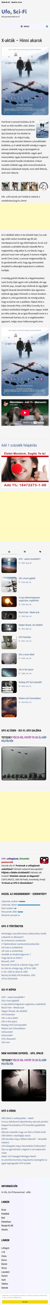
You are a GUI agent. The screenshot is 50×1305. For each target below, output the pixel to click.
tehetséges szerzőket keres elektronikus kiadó (23, 933)
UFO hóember (25, 637)
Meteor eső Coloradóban (30, 698)
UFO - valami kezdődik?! (29, 559)
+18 (3, 1252)
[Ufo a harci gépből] (9, 578)
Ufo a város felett (26, 654)
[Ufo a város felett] (9, 654)
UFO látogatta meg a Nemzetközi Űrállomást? (23, 1145)
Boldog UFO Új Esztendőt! (30, 682)
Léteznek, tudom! (10, 901)
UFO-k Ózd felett (9, 978)
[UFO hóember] (9, 637)
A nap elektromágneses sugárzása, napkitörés (29, 599)
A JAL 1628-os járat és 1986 (14, 971)
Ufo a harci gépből (27, 578)
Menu (26, 26)
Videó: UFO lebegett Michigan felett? (18, 1156)
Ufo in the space (26, 669)
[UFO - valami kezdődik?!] (9, 559)
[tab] (9, 551)
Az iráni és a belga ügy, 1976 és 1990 (18, 968)
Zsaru (4, 1256)
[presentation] (9, 551)
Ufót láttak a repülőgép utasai (15, 1135)
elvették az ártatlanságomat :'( (16, 954)
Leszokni (5, 1272)
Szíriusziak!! (7, 1031)
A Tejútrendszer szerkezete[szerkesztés (20, 943)
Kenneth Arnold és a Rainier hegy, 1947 (20, 964)
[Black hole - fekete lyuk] (9, 612)
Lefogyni (5, 1248)
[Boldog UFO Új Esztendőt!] (9, 682)
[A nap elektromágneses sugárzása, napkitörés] (9, 597)
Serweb (4, 1287)
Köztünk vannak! (9, 915)
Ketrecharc (6, 1221)
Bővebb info (17, 1297)
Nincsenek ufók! (9, 911)
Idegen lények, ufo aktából (31, 625)
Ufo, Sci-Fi (14, 11)
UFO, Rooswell (8, 1038)
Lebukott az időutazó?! (12, 936)
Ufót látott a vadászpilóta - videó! (17, 1118)
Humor (4, 1275)
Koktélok (5, 1213)
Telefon (4, 1283)
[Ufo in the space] (9, 669)
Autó (3, 1279)
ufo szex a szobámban (12, 947)
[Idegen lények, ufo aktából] (9, 625)
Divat (3, 1209)
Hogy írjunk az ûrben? (11, 957)
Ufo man (5, 1042)
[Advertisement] (25, 216)
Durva (4, 1260)
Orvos (4, 1268)
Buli (3, 1217)
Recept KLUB (7, 1225)
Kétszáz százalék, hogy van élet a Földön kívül (23, 1132)
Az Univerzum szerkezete (13, 940)
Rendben (25, 1302)
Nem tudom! (7, 908)
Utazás (4, 1229)
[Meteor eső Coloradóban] (9, 698)
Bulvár (4, 1264)
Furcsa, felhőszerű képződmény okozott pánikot (24, 1121)
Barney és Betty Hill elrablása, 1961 (18, 975)
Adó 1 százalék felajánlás (19, 445)
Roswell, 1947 (8, 961)
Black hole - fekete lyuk (29, 612)
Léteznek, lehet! (9, 904)
